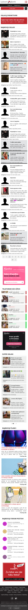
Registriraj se (17, 5)
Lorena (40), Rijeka (16, 398)
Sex (7, 49)
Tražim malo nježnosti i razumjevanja (17, 412)
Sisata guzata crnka (15, 188)
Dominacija (11, 38)
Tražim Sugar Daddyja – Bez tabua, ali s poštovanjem (18, 76)
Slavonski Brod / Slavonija (17, 52)
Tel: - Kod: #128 (14, 308)
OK (10, 608)
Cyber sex (20, 22)
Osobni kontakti (9, 106)
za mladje (13, 223)
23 (12, 259)
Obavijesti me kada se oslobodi (18, 291)
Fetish (7, 38)
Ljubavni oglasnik (4, 13)
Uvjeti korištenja (5, 594)
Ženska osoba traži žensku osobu (15, 253)
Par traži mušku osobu (13, 118)
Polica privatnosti (18, 594)
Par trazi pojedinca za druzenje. (16, 166)
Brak (5, 590)
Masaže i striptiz (19, 589)
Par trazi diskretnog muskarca (16, 109)
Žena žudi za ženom (15, 246)
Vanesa (11, 294)
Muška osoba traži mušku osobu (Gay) (16, 230)
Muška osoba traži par (13, 220)
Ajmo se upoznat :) (15, 42)
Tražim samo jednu (15, 142)
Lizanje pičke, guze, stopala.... (18, 98)
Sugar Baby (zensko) (16, 85)
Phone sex (16, 590)
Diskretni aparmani (4, 589)
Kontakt (11, 594)
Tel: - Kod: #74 (14, 299)
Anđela (11, 320)
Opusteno (13, 177)
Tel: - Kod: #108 (14, 317)
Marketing (24, 594)
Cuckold (9, 555)
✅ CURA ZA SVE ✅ (16, 371)
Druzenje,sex (13, 88)
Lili (10, 303)
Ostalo (19, 592)
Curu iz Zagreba (14, 121)
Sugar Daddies (15, 139)
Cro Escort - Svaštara (13, 526)
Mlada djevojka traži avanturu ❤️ (16, 234)
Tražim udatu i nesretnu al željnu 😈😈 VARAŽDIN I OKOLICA (17, 200)
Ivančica (11, 312)
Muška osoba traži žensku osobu (15, 49)
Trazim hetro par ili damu (17, 212)
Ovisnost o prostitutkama (14, 522)
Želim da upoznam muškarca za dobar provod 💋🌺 (16, 359)
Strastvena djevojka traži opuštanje (17, 153)
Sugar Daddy (9, 85)
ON (14, 106)
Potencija (12, 589)
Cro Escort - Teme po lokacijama (16, 534)
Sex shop (14, 592)
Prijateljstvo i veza (15, 31)
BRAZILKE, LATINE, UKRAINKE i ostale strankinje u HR (15, 538)
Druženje (8, 174)
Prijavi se (10, 5)
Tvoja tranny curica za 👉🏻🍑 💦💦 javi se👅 (18, 64)
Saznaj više (16, 608)
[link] (14, 275)
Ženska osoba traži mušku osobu (15, 162)
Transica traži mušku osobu (14, 73)
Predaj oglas (12, 8)
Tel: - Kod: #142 (14, 325)
